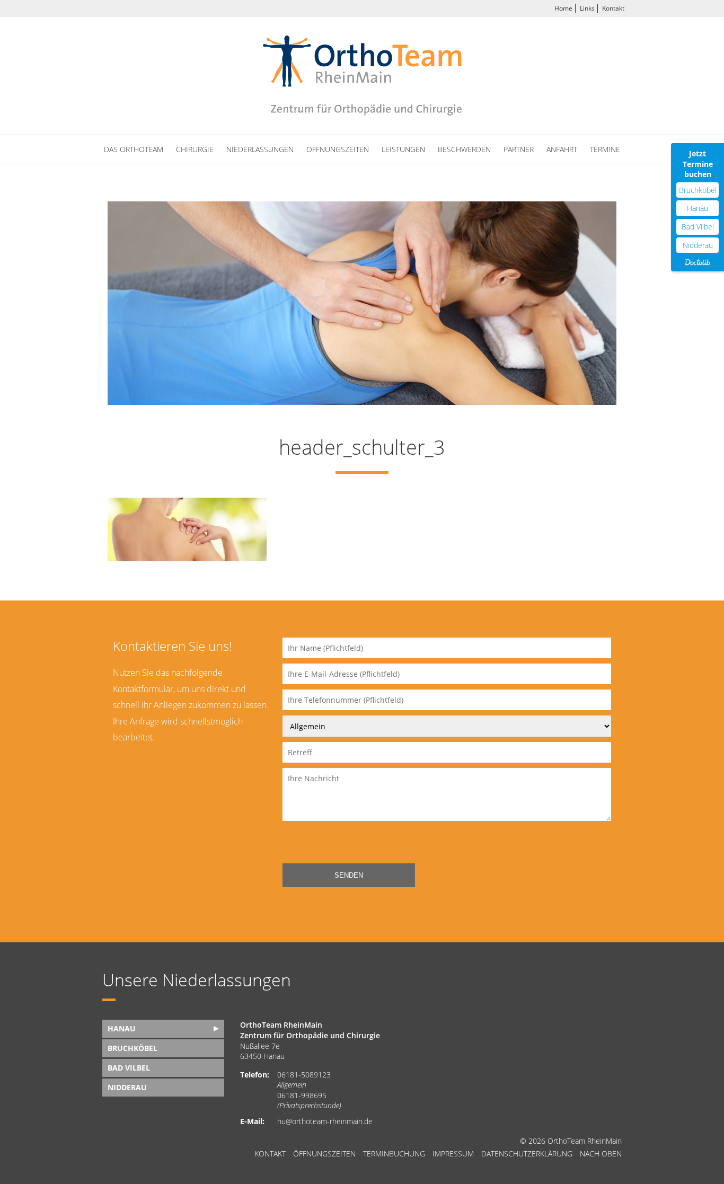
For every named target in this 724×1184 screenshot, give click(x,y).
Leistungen (403, 149)
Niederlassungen (260, 149)
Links (587, 8)
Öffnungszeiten (337, 149)
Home (563, 8)
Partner (519, 149)
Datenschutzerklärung (526, 1154)
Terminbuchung (394, 1154)
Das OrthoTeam (133, 149)
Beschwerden (464, 149)
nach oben (601, 1154)
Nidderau (698, 245)
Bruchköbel (698, 190)
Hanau (697, 208)
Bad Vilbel (698, 227)
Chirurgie (195, 149)
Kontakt (613, 8)
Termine (605, 149)
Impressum (453, 1154)
